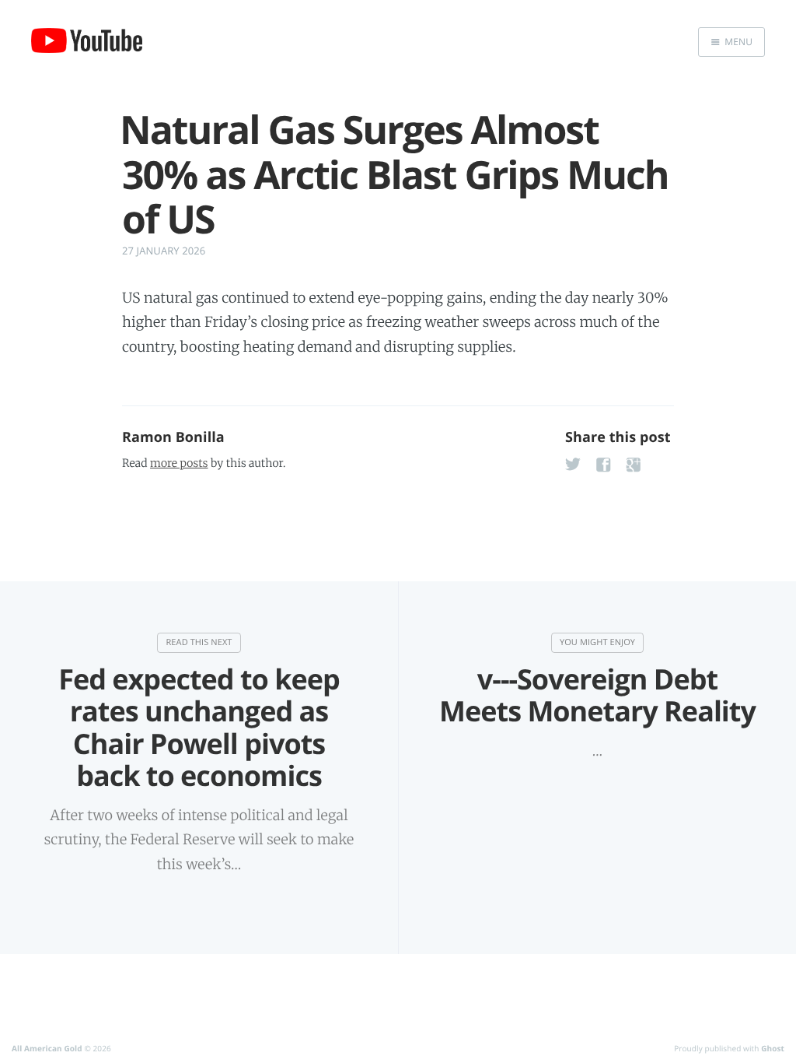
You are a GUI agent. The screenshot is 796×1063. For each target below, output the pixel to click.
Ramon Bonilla (173, 437)
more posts (179, 463)
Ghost (772, 1048)
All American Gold (47, 1048)
